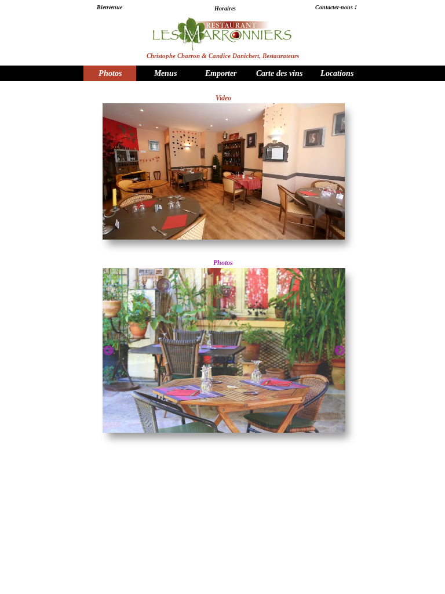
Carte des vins (279, 73)
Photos (110, 73)
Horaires (225, 8)
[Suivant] (339, 350)
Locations (336, 73)
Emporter (220, 73)
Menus (165, 73)
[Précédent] (108, 350)
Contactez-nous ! (336, 7)
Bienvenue (109, 7)
